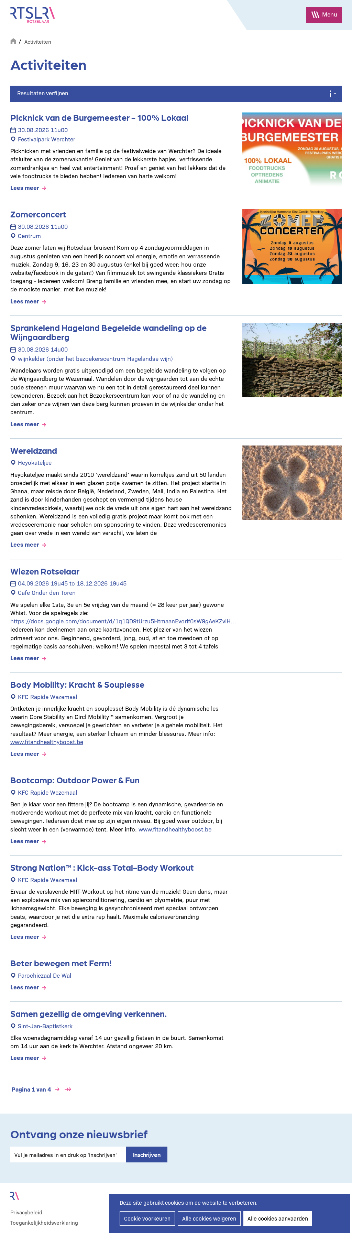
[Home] (32, 15)
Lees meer (24, 187)
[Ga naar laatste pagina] (68, 1089)
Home (13, 40)
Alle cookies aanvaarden (278, 1218)
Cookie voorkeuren (147, 1218)
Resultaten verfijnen (42, 93)
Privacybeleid (26, 1212)
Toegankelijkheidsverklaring (44, 1222)
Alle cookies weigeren (209, 1218)
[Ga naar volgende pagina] (57, 1089)
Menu (329, 14)
